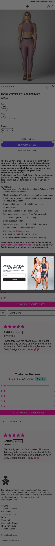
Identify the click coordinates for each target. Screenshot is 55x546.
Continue (14, 279)
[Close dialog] (52, 258)
